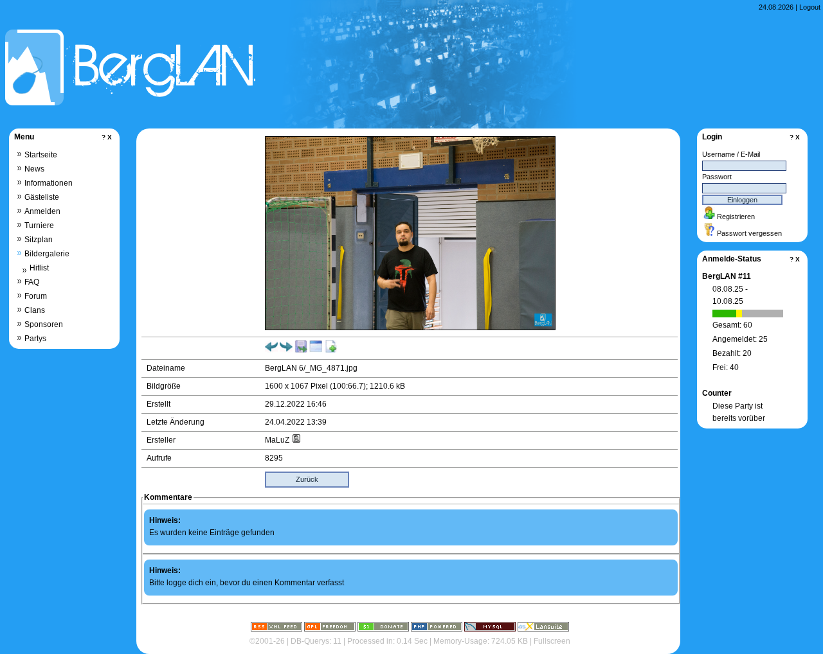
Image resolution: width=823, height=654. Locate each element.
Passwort (717, 177)
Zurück (307, 479)
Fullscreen (552, 641)
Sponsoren (43, 324)
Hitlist (39, 267)
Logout (809, 7)
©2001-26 (267, 641)
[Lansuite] (543, 628)
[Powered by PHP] (436, 628)
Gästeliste (41, 197)
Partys (35, 338)
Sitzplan (38, 239)
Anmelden (42, 211)
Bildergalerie (46, 253)
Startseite (40, 154)
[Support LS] (383, 628)
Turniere (39, 225)
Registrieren (736, 216)
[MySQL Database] (490, 628)
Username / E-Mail (731, 154)
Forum (35, 296)
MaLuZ (278, 440)
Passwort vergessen (749, 233)
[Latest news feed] (276, 628)
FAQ (31, 282)
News (34, 168)
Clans (34, 310)
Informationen (48, 183)
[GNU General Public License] (330, 628)
